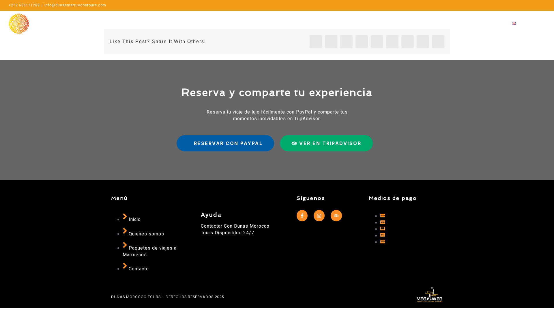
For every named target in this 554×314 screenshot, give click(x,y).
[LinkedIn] (361, 41)
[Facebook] (543, 5)
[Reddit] (346, 41)
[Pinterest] (407, 41)
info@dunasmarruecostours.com (75, 5)
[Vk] (423, 41)
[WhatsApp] (505, 5)
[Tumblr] (392, 41)
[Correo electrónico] (515, 5)
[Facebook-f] (302, 215)
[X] (534, 5)
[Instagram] (524, 5)
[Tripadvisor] (336, 215)
